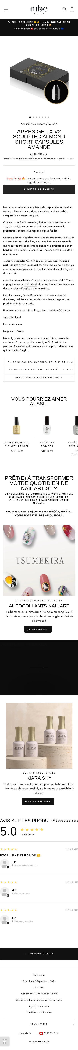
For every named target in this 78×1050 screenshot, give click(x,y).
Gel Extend (30, 284)
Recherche (39, 975)
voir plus (38, 691)
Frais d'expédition (28, 158)
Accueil (25, 124)
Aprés (51, 124)
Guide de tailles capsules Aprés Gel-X (39, 369)
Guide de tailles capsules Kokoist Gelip (39, 362)
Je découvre (38, 629)
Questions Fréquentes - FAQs (39, 981)
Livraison (39, 987)
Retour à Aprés (41, 953)
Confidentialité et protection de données (39, 1000)
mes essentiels (38, 801)
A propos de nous (39, 1006)
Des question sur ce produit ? (39, 377)
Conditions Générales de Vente (39, 993)
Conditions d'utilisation (39, 1012)
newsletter (39, 1024)
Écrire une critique (67, 820)
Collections (39, 124)
